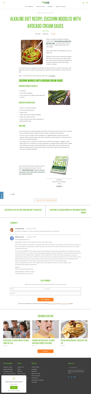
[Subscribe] (87, 367)
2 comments (53, 34)
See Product (59, 186)
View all (45, 351)
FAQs (19, 369)
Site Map (34, 382)
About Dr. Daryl (7, 367)
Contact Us (21, 367)
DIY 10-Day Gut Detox (9, 373)
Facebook (52, 75)
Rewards (34, 371)
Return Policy (21, 373)
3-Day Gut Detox (8, 371)
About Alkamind (8, 369)
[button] (4, 2)
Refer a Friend (36, 373)
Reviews (20, 371)
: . (32, 171)
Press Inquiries (36, 375)
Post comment (45, 299)
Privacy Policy (53, 303)
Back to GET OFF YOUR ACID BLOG (46, 200)
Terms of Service (64, 303)
